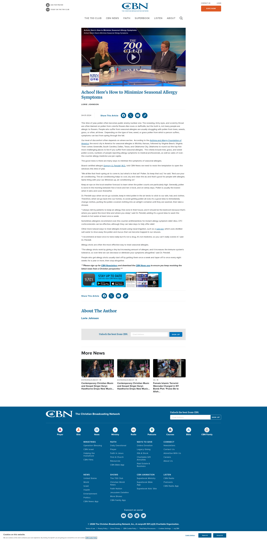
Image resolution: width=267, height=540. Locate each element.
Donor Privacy (115, 528)
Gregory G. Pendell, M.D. (114, 165)
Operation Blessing (92, 445)
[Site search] (181, 19)
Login (219, 3)
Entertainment (90, 494)
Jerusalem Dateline (119, 492)
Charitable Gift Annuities (144, 458)
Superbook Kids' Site (147, 488)
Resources (115, 461)
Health (86, 490)
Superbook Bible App (145, 483)
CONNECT (169, 441)
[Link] (144, 115)
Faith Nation (116, 488)
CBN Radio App (171, 486)
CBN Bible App (117, 465)
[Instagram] (136, 515)
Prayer (113, 449)
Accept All (220, 535)
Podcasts (168, 482)
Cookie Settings (190, 535)
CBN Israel (88, 449)
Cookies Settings (164, 528)
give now (211, 8)
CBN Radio (169, 478)
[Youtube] (123, 515)
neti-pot (160, 229)
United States (90, 478)
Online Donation (145, 445)
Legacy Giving (144, 449)
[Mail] (137, 115)
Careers (167, 457)
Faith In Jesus (116, 453)
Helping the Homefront (89, 454)
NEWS (86, 474)
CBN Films (88, 459)
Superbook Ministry (146, 478)
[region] (133, 535)
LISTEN (158, 18)
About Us (168, 461)
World (86, 482)
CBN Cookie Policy (129, 528)
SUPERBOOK (142, 18)
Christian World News (117, 483)
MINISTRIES (89, 441)
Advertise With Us (172, 453)
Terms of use (90, 528)
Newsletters (169, 445)
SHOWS (114, 474)
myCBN (176, 528)
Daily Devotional (118, 445)
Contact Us (205, 3)
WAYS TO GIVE (144, 441)
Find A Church (117, 457)
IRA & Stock (142, 453)
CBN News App (90, 501)
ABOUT (171, 18)
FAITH (126, 18)
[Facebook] (123, 115)
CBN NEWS (112, 18)
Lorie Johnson (90, 104)
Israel (86, 486)
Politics (86, 497)
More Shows (116, 496)
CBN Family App (118, 500)
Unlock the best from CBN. (113, 334)
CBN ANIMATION (146, 474)
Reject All (205, 535)
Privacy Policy (103, 528)
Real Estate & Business (143, 464)
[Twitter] (130, 115)
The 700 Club (93, 18)
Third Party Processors (147, 528)
